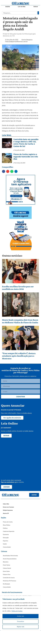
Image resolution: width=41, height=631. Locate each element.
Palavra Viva (6, 574)
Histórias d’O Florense (9, 581)
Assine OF (6, 513)
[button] (3, 171)
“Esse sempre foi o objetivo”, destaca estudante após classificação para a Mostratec (19, 356)
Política (5, 528)
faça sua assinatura (7, 482)
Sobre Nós (6, 504)
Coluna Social (7, 568)
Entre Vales (6, 571)
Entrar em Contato (8, 507)
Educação (6, 537)
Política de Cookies (17, 611)
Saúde (5, 544)
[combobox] (19, 12)
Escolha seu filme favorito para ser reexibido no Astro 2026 (18, 287)
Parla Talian (6, 565)
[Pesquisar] (38, 12)
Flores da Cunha (8, 522)
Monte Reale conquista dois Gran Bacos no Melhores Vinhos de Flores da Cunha (20, 321)
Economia (6, 534)
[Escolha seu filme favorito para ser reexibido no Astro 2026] (20, 271)
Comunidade (7, 547)
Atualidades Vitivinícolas (10, 555)
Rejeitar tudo (20, 626)
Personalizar (20, 621)
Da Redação (6, 584)
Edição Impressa (8, 510)
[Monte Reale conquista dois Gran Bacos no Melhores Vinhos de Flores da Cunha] (20, 304)
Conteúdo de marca (9, 577)
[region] (20, 613)
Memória (5, 562)
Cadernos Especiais (8, 531)
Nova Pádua (6, 525)
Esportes (5, 541)
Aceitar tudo (20, 616)
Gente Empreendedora (9, 559)
